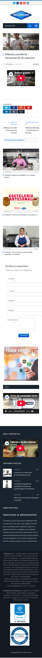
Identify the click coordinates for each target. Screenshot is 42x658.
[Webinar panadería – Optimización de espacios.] (21, 42)
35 (38, 481)
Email (12, 291)
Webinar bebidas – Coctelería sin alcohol (32, 130)
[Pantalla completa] (36, 407)
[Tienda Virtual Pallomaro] (21, 364)
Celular (11, 310)
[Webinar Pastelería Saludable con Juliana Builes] (21, 161)
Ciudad (11, 300)
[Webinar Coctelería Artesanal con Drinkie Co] (21, 200)
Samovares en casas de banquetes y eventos (26, 499)
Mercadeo (9, 64)
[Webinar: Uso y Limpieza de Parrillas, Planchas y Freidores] (21, 238)
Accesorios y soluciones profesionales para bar (23, 473)
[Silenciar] (32, 411)
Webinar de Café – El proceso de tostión (10, 130)
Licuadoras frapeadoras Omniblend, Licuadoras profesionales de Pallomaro (24, 486)
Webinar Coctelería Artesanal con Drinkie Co (21, 215)
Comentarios (12, 321)
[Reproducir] (6, 411)
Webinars (36, 64)
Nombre (11, 280)
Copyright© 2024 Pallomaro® (21, 652)
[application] (21, 403)
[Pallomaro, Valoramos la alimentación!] (21, 14)
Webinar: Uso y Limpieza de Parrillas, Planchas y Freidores (18, 253)
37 (38, 469)
